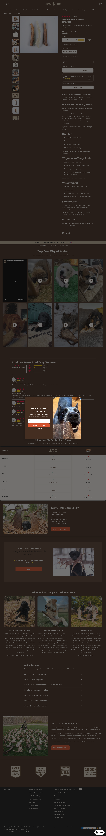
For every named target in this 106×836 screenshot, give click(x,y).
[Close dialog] (79, 399)
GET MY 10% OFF (39, 425)
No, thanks (39, 428)
